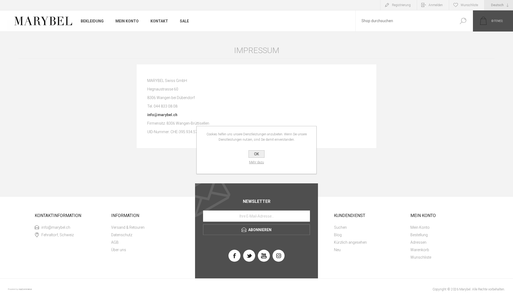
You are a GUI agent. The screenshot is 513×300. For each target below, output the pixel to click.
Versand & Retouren (128, 227)
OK (256, 154)
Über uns (118, 250)
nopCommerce (25, 289)
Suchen (463, 20)
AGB (115, 242)
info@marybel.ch (162, 115)
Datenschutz (121, 235)
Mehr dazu (256, 162)
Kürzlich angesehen (350, 242)
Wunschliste (420, 257)
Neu (337, 250)
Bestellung (419, 235)
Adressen (418, 242)
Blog (338, 235)
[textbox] (404, 20)
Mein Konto (420, 227)
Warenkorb (419, 250)
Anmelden (436, 5)
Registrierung (401, 5)
